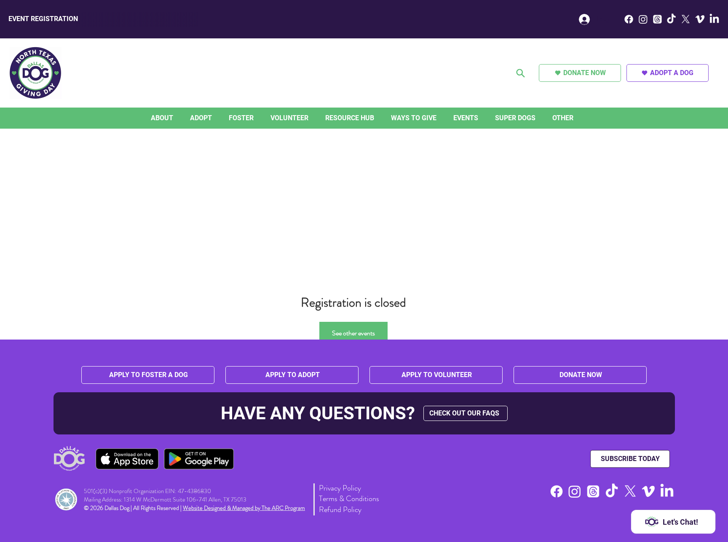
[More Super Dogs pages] (537, 118)
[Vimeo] (700, 19)
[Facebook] (628, 19)
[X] (685, 19)
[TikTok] (671, 19)
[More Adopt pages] (214, 118)
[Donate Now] (521, 73)
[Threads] (657, 19)
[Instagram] (643, 19)
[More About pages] (175, 118)
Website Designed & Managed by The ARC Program (244, 508)
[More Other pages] (575, 118)
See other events (353, 333)
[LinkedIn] (714, 19)
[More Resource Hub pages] (376, 118)
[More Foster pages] (256, 118)
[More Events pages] (480, 118)
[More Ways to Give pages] (438, 118)
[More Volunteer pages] (310, 118)
